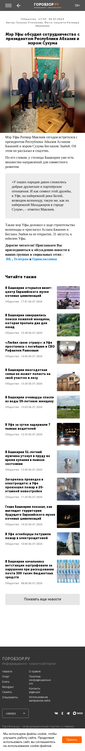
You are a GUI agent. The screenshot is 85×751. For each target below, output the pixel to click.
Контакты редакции (34, 690)
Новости (7, 671)
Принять (71, 739)
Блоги (5, 681)
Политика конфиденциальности (40, 680)
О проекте (35, 671)
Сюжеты (7, 692)
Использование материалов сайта (39, 699)
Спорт (5, 676)
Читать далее (42, 297)
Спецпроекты (10, 697)
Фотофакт (8, 687)
